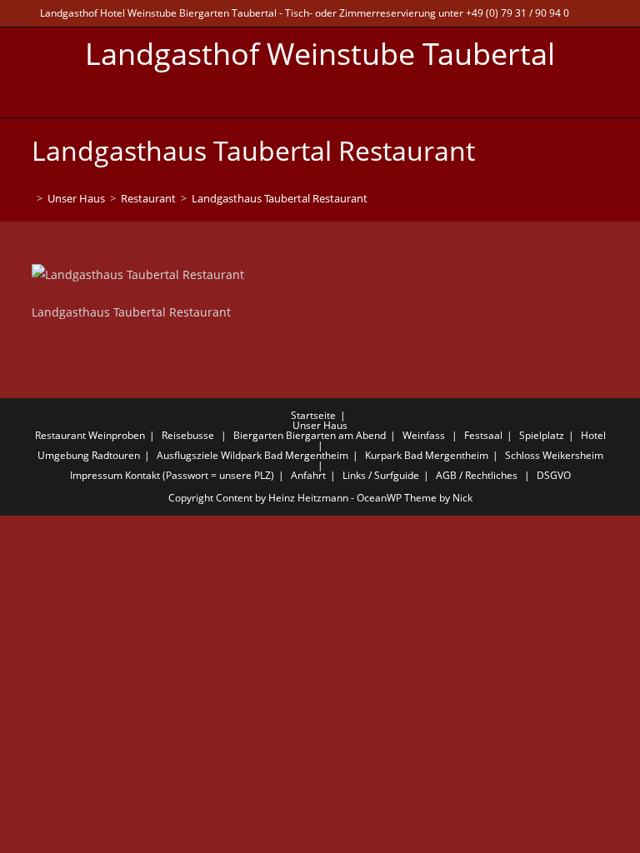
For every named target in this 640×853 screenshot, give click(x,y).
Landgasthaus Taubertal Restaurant (280, 198)
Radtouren (116, 455)
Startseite (313, 415)
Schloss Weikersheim (554, 455)
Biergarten (258, 435)
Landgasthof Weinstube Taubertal (320, 53)
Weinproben (116, 435)
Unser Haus (320, 425)
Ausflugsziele (187, 455)
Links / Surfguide (380, 475)
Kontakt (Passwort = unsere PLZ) (199, 475)
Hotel (593, 435)
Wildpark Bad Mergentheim (284, 455)
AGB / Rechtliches (477, 475)
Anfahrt (308, 475)
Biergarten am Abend (336, 435)
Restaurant (60, 435)
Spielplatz (541, 435)
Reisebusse (188, 435)
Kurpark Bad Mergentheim (426, 455)
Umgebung (63, 455)
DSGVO (554, 475)
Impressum (96, 475)
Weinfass (423, 435)
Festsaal (483, 435)
